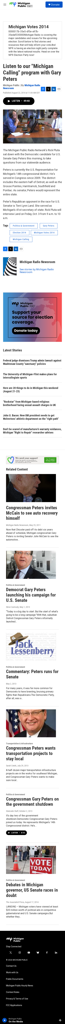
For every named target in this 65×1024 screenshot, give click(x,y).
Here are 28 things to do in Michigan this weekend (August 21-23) (30, 389)
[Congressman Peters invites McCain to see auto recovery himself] (31, 488)
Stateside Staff (12, 811)
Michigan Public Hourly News (19, 985)
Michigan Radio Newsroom (37, 262)
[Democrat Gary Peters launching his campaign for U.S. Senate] (31, 565)
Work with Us (12, 972)
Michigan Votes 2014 (28, 26)
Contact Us (11, 966)
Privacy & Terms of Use (17, 999)
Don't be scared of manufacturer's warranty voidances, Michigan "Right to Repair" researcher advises (32, 431)
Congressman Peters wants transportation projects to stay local (31, 753)
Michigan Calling (21, 239)
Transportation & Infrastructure (19, 743)
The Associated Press (15, 902)
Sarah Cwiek (11, 765)
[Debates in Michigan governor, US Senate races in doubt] (31, 860)
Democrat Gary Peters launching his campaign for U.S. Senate (31, 595)
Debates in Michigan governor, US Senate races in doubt (32, 890)
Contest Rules (12, 992)
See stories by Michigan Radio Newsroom (37, 271)
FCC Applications (14, 1005)
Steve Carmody (12, 607)
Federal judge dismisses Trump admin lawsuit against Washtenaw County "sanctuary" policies (32, 362)
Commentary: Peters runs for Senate (32, 674)
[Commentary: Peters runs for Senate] (31, 647)
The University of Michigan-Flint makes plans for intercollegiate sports (30, 376)
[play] (4, 1020)
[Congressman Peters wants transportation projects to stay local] (31, 723)
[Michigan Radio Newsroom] (10, 266)
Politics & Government (23, 226)
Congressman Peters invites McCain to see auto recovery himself (32, 513)
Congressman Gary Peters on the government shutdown (32, 801)
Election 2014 (19, 232)
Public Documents (14, 979)
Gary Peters (48, 226)
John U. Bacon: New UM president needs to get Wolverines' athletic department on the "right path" (31, 417)
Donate (55, 4)
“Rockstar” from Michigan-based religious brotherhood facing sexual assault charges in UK (29, 403)
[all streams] (61, 1020)
